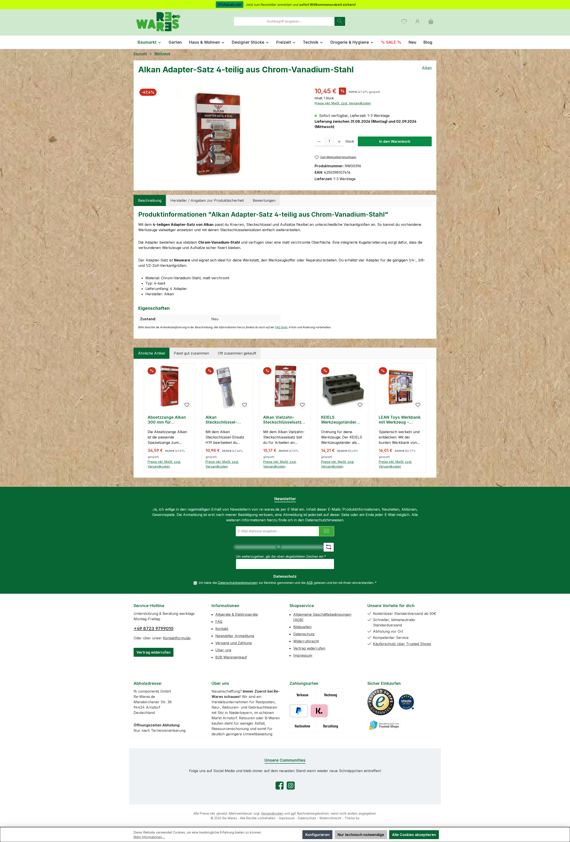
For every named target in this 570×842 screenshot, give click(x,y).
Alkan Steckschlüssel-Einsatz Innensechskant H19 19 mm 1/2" (225, 420)
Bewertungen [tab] (264, 200)
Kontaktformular (177, 638)
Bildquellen (302, 627)
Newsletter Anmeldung (234, 636)
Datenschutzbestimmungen (238, 583)
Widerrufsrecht (306, 641)
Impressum (302, 655)
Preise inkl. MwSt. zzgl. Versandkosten (343, 103)
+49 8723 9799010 (153, 628)
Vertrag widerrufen (153, 652)
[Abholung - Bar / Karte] (331, 726)
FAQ (218, 621)
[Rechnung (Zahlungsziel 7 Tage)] (331, 695)
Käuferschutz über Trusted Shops (402, 644)
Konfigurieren (317, 834)
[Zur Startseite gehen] (158, 21)
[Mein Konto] (417, 21)
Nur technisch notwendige (361, 834)
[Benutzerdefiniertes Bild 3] (384, 725)
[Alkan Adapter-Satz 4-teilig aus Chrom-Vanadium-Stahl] (222, 134)
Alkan (427, 67)
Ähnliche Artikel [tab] (151, 353)
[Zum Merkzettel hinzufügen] (186, 404)
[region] (222, 134)
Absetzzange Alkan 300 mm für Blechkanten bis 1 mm (169, 420)
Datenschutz (304, 634)
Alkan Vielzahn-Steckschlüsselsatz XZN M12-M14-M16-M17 (282, 420)
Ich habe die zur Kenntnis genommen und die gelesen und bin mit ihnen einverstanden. (288, 583)
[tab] (150, 200)
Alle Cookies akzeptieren (414, 834)
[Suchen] (339, 21)
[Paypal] (298, 711)
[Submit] (326, 531)
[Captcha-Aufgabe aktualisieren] (328, 547)
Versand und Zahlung (233, 643)
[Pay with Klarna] (319, 711)
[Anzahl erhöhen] (339, 141)
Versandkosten (272, 813)
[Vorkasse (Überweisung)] (302, 695)
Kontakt (221, 628)
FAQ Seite (281, 327)
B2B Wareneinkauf (231, 657)
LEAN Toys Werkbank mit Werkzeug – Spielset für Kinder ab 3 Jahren (400, 420)
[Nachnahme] (302, 726)
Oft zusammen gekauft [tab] (237, 353)
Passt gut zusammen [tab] (191, 353)
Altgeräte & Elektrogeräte (236, 614)
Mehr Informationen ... (149, 837)
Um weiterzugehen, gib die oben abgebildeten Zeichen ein (281, 556)
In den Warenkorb (394, 141)
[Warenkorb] (430, 21)
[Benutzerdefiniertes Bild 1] (380, 702)
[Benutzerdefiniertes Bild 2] (406, 702)
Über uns (223, 650)
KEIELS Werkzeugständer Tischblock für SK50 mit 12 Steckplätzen (341, 420)
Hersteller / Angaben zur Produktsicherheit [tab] (207, 200)
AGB (310, 583)
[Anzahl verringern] (319, 141)
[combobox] (284, 21)
